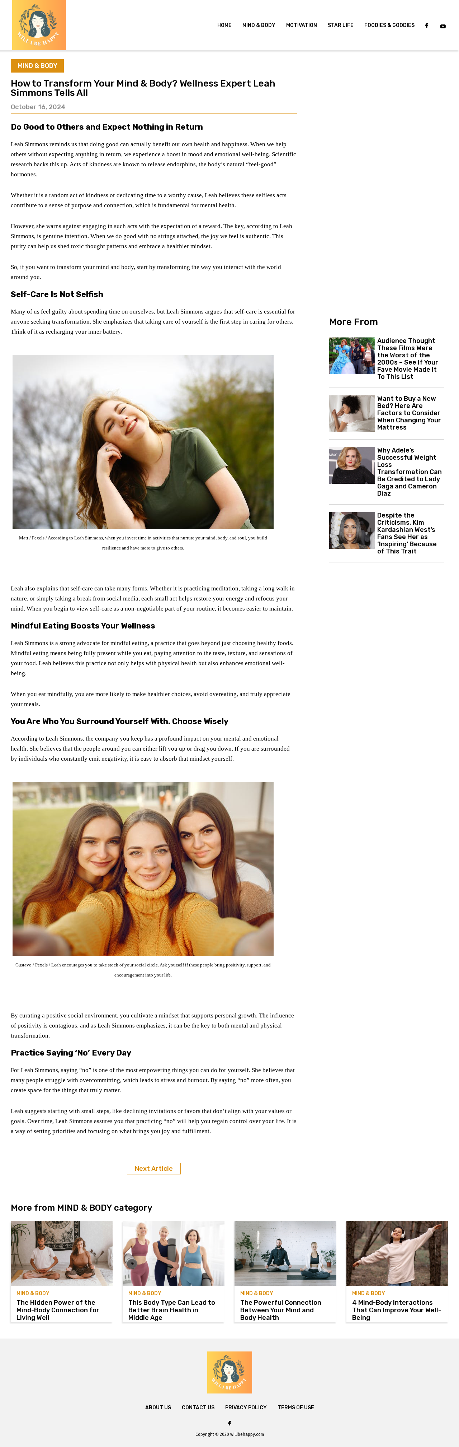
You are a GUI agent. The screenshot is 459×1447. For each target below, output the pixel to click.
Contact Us (198, 1408)
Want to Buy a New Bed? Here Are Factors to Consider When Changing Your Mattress (409, 413)
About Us (158, 1408)
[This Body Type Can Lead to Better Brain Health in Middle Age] (173, 1253)
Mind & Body (258, 25)
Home (224, 25)
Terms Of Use (296, 1408)
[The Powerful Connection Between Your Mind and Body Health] (285, 1253)
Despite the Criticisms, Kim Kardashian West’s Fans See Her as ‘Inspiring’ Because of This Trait (407, 533)
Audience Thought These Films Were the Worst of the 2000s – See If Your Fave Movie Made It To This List (407, 359)
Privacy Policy (246, 1408)
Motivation (301, 25)
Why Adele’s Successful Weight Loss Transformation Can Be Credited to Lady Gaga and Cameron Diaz (409, 471)
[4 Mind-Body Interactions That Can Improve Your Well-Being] (397, 1253)
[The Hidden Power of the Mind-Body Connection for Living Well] (62, 1253)
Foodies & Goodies (389, 25)
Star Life (341, 25)
